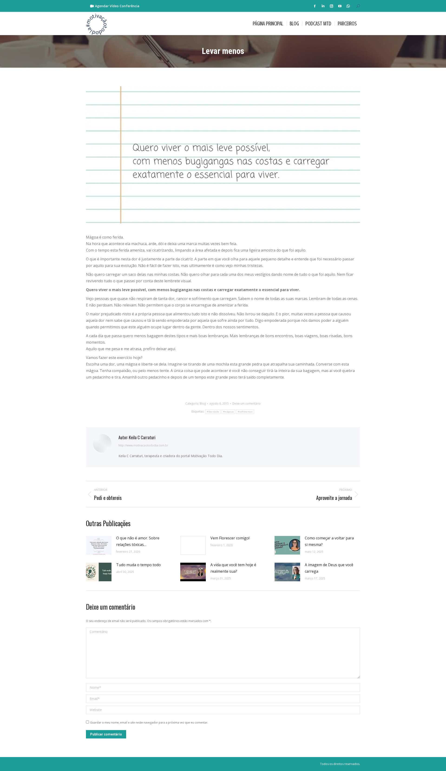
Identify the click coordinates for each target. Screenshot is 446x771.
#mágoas (228, 411)
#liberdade (213, 411)
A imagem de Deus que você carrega (329, 568)
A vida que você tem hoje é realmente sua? (233, 568)
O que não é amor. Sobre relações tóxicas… (137, 541)
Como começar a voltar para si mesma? (329, 541)
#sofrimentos (245, 411)
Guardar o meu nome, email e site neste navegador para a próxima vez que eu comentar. (149, 722)
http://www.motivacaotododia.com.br (143, 445)
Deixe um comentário (246, 403)
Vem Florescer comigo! (229, 538)
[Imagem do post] (99, 545)
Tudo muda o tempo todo (138, 564)
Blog (203, 403)
